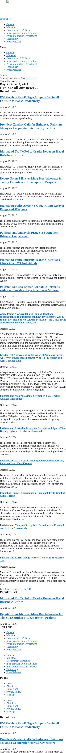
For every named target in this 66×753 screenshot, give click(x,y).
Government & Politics (18, 30)
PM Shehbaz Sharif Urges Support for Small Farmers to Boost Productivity (29, 99)
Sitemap (10, 694)
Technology (12, 38)
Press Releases (13, 41)
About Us (11, 686)
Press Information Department (21, 35)
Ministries (11, 27)
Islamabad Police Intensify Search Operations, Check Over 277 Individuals (30, 261)
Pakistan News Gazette (31, 751)
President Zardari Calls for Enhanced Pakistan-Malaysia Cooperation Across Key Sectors (31, 126)
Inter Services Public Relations (21, 33)
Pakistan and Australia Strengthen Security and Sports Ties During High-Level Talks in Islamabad (32, 429)
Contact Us (12, 689)
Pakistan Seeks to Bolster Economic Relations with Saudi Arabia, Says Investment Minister (30, 288)
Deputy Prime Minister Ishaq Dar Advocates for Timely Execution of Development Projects (31, 180)
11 (27, 589)
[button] (33, 47)
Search (3, 78)
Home (9, 683)
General (10, 24)
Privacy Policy (13, 691)
